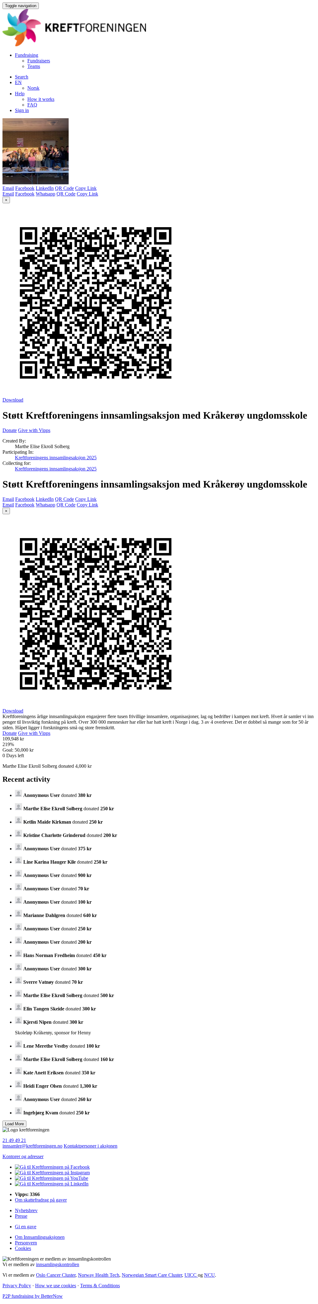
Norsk (33, 88)
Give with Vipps (34, 430)
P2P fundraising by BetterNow (32, 1296)
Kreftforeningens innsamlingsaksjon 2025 (56, 457)
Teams (33, 66)
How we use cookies (55, 1285)
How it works (40, 99)
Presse (21, 1216)
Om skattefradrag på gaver (41, 1200)
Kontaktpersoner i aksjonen (90, 1146)
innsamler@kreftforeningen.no (32, 1146)
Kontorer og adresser (22, 1156)
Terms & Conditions (100, 1285)
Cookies (23, 1248)
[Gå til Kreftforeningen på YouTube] (51, 1178)
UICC (191, 1275)
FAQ (32, 104)
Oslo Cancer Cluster (55, 1275)
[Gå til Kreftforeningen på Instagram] (52, 1172)
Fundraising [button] (26, 55)
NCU (209, 1275)
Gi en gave (25, 1226)
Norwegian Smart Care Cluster (152, 1275)
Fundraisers (38, 60)
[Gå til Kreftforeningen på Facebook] (52, 1167)
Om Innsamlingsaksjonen (40, 1237)
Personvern (26, 1242)
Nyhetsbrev (26, 1210)
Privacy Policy (16, 1285)
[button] (18, 82)
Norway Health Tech (98, 1275)
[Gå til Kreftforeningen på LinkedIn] (52, 1183)
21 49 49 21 (14, 1140)
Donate (9, 430)
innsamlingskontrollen (57, 1264)
